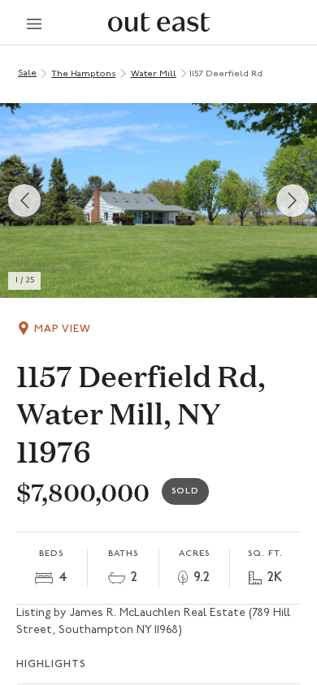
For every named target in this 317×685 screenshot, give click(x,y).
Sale (27, 73)
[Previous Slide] (24, 200)
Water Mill (153, 74)
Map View (62, 329)
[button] (158, 200)
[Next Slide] (292, 200)
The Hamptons (83, 74)
